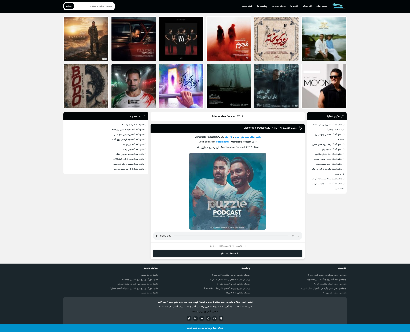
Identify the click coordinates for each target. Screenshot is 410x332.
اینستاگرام (214, 318)
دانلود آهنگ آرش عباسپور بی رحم (129, 169)
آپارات (221, 318)
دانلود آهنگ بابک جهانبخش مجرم (327, 144)
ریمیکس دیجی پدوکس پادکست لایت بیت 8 (327, 275)
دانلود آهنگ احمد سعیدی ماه (329, 164)
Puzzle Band (222, 142)
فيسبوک (189, 318)
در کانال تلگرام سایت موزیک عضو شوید (205, 328)
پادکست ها (262, 6)
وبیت (194, 312)
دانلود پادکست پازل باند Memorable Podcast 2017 (270, 128)
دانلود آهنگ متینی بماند (133, 149)
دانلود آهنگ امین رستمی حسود (328, 159)
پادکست (239, 246)
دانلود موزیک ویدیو (149, 275)
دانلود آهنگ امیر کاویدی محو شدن (129, 134)
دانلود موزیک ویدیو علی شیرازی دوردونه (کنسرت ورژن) (134, 288)
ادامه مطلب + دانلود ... (228, 253)
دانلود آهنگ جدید (253, 137)
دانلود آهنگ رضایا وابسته (133, 125)
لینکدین (195, 318)
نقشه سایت (247, 6)
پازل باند (228, 137)
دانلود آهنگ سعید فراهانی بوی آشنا (128, 139)
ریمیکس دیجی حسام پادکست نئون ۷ (330, 284)
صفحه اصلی (321, 6)
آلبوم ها (294, 6)
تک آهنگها (307, 6)
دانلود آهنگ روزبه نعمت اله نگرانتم (327, 179)
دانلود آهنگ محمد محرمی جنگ (130, 154)
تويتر (201, 318)
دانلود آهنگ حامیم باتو (332, 149)
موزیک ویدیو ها (279, 6)
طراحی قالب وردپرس (208, 312)
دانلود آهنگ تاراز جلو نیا (133, 144)
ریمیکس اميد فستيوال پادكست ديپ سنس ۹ (327, 279)
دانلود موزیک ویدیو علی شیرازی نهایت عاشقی (138, 284)
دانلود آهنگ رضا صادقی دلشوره (328, 154)
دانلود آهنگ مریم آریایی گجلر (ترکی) (128, 159)
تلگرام (208, 318)
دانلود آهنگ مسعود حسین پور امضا (128, 129)
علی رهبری (239, 137)
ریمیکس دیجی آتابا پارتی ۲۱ (335, 293)
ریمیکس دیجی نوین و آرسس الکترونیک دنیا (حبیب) (324, 288)
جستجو (69, 6)
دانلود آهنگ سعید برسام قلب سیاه (128, 164)
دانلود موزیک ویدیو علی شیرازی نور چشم (140, 279)
